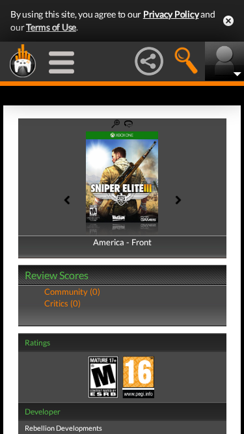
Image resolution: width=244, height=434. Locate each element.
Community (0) (72, 291)
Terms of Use (51, 27)
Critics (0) (62, 303)
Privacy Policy (171, 14)
